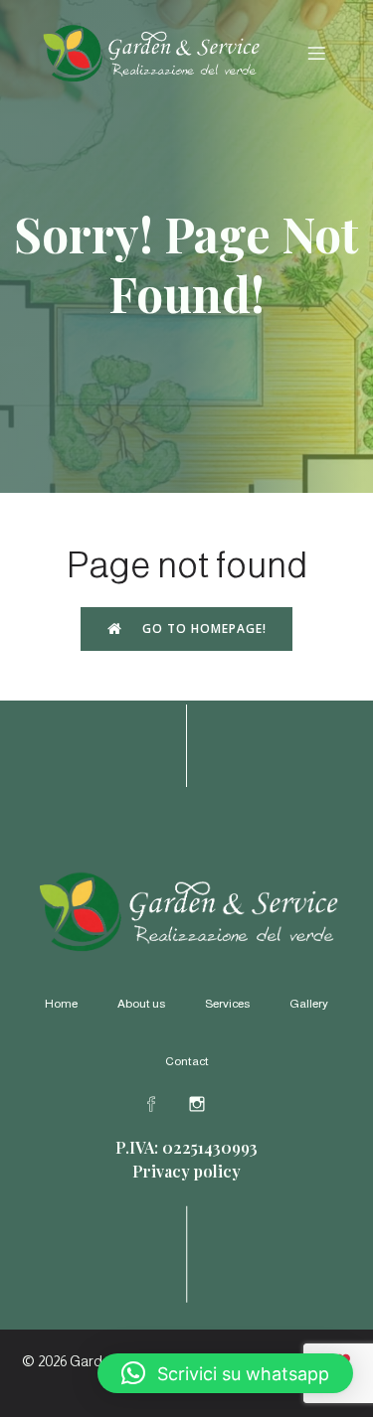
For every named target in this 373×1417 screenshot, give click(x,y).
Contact (187, 1061)
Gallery (308, 1004)
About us (141, 1004)
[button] (225, 1373)
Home (61, 1004)
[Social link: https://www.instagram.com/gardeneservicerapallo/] (210, 1103)
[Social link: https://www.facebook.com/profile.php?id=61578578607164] (164, 1103)
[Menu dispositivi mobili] (316, 53)
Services (227, 1004)
